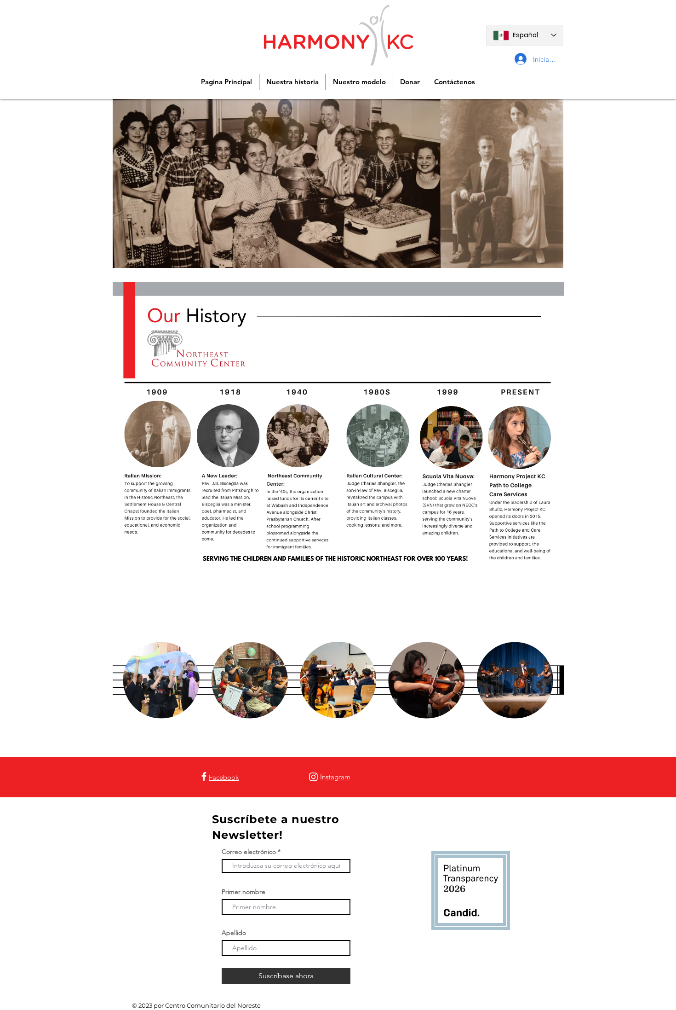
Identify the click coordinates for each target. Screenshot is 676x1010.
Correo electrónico (249, 851)
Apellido (234, 932)
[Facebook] (204, 776)
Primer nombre (243, 891)
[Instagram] (313, 777)
